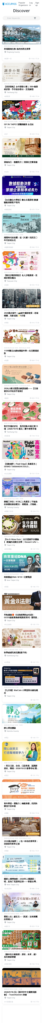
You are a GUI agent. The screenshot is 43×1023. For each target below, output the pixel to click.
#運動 (6, 813)
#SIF (6, 134)
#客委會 (7, 436)
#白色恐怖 (8, 888)
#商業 (6, 587)
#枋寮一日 (8, 59)
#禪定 (6, 738)
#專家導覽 (8, 964)
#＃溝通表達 (8, 1002)
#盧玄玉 (7, 926)
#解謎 (6, 398)
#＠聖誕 (7, 662)
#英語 (6, 775)
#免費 (6, 360)
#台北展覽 (8, 474)
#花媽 (6, 285)
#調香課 (7, 96)
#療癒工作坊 (8, 511)
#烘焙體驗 (8, 549)
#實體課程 (8, 209)
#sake (6, 172)
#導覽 (6, 323)
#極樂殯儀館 (8, 247)
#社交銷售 (8, 624)
